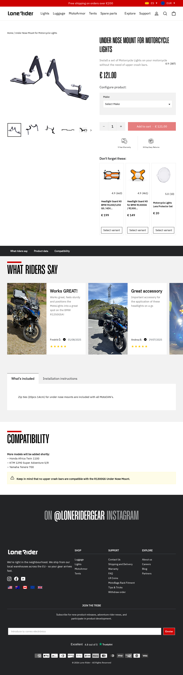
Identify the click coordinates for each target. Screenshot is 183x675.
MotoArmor (77, 13)
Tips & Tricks (115, 587)
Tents (93, 13)
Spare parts (108, 13)
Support (144, 13)
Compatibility (62, 251)
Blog (144, 568)
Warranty (113, 568)
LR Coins (113, 578)
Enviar (169, 631)
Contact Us (114, 559)
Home (10, 33)
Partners (147, 573)
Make (106, 96)
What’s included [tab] (22, 378)
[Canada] (25, 587)
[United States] (10, 587)
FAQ (110, 573)
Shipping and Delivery (120, 564)
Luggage (59, 13)
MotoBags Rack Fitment (121, 582)
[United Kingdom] (40, 587)
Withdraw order (117, 592)
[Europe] (32, 587)
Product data (41, 251)
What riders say (19, 251)
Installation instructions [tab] (60, 378)
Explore (130, 13)
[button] (138, 33)
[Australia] (17, 587)
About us (147, 559)
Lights (45, 13)
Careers (146, 564)
